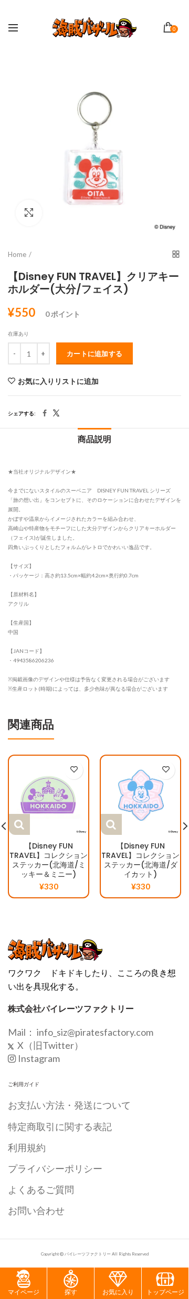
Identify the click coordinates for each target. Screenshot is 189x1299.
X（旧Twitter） (49, 1045)
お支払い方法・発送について (69, 1105)
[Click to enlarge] (29, 213)
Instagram (39, 1058)
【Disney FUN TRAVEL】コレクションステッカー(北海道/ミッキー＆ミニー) (48, 860)
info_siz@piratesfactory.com (95, 1032)
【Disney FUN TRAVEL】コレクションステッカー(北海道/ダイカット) (140, 860)
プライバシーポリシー (55, 1168)
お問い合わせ (36, 1210)
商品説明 (94, 439)
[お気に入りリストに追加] (74, 770)
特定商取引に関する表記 (60, 1126)
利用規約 (27, 1147)
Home (17, 254)
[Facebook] (44, 413)
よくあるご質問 (41, 1189)
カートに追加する (94, 353)
